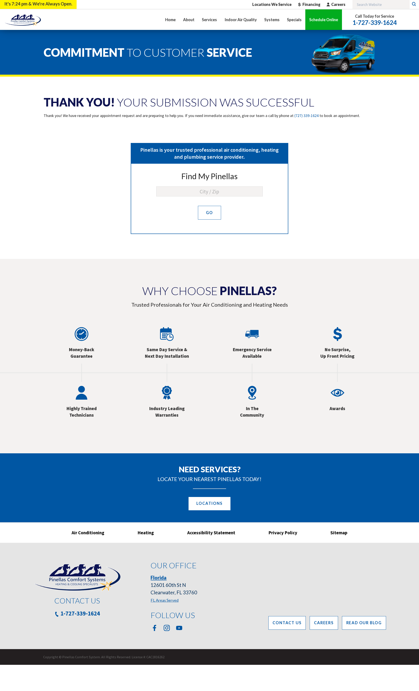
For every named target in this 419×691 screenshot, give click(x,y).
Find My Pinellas (209, 176)
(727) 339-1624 (306, 115)
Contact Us (287, 622)
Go (209, 212)
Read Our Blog (364, 622)
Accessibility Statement (211, 533)
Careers (338, 4)
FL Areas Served (165, 600)
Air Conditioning (88, 533)
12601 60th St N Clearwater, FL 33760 (174, 585)
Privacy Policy (282, 533)
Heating (145, 533)
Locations (209, 503)
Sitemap (338, 533)
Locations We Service (272, 4)
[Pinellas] (22, 19)
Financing (311, 4)
